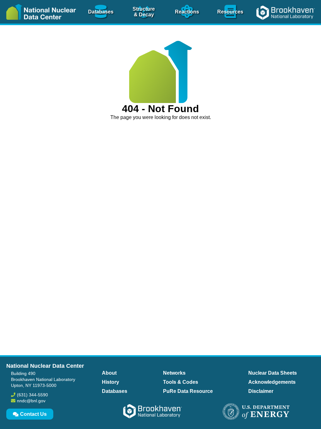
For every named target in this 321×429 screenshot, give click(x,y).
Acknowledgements (272, 382)
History (110, 382)
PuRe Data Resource (188, 391)
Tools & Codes (180, 382)
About (109, 373)
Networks (174, 373)
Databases (114, 391)
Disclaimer (260, 391)
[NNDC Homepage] (39, 24)
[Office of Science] (256, 412)
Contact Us (33, 414)
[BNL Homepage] (286, 24)
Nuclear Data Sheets (272, 373)
